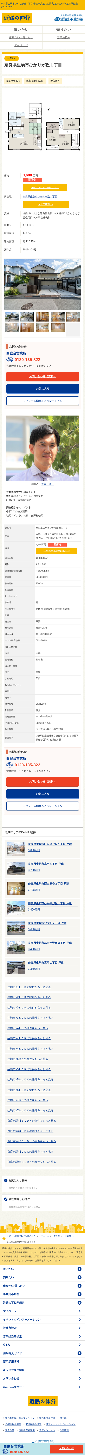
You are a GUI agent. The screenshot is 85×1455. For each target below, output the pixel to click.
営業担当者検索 (12, 1336)
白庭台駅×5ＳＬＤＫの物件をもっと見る (31, 1161)
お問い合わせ (11, 1378)
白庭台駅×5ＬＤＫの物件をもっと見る (30, 1151)
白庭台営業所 (16, 353)
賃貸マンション (47, 1430)
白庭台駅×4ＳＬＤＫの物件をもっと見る (31, 1141)
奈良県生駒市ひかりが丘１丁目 (40, 196)
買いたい (21, 29)
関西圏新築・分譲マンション (20, 1418)
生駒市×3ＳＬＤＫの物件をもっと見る (30, 1017)
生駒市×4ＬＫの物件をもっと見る (27, 1028)
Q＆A (6, 1344)
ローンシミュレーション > (45, 187)
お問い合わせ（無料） (42, 376)
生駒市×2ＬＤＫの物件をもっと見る (29, 997)
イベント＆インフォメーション (22, 1319)
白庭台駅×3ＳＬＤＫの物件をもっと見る (31, 1120)
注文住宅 (9, 1430)
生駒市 (68, 1236)
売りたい (63, 29)
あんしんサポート (14, 1386)
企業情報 (64, 1430)
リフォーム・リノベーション (61, 1424)
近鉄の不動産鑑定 (14, 1302)
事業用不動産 (11, 1294)
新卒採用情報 (11, 1361)
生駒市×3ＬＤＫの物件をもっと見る (29, 1007)
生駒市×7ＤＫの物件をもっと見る (27, 1100)
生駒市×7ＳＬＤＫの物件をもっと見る (30, 1110)
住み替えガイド (12, 1353)
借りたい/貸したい (14, 1285)
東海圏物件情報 (33, 1424)
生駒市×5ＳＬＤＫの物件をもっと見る (30, 1079)
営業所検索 (63, 37)
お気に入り (43, 388)
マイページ (21, 45)
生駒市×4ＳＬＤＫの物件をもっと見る (30, 1048)
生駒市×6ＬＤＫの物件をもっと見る (29, 1089)
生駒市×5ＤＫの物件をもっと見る (27, 1058)
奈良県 (57, 1236)
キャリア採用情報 (14, 1370)
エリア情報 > (45, 204)
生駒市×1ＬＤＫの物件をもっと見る (29, 987)
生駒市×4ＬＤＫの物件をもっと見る (29, 1038)
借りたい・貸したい (21, 37)
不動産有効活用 (27, 1430)
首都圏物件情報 (13, 1424)
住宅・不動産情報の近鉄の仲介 (21, 1236)
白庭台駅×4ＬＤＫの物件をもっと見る (30, 1131)
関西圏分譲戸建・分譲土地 (52, 1418)
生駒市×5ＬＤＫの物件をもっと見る (29, 1069)
